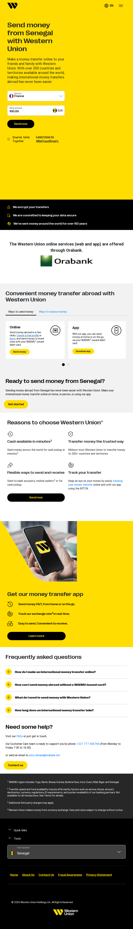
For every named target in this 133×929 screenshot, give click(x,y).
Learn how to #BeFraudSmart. (47, 139)
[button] (108, 6)
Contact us (15, 765)
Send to (17, 93)
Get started (16, 404)
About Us (28, 875)
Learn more (36, 636)
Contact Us (46, 875)
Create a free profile (28, 335)
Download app (83, 351)
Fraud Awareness (70, 875)
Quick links (20, 830)
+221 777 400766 (88, 743)
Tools (17, 838)
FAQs (19, 736)
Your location (23, 847)
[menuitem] (12, 6)
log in (12, 338)
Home (14, 875)
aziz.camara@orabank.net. (44, 755)
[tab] (20, 312)
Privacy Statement (99, 875)
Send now (21, 124)
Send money (19, 352)
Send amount (15, 108)
